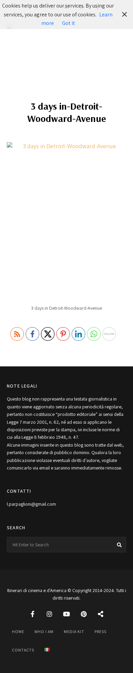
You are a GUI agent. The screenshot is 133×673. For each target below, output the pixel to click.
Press (100, 631)
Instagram (49, 614)
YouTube (66, 614)
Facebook (32, 614)
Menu (119, 40)
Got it (68, 23)
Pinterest (83, 614)
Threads (100, 614)
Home (18, 631)
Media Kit (74, 631)
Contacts (23, 650)
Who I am (44, 631)
